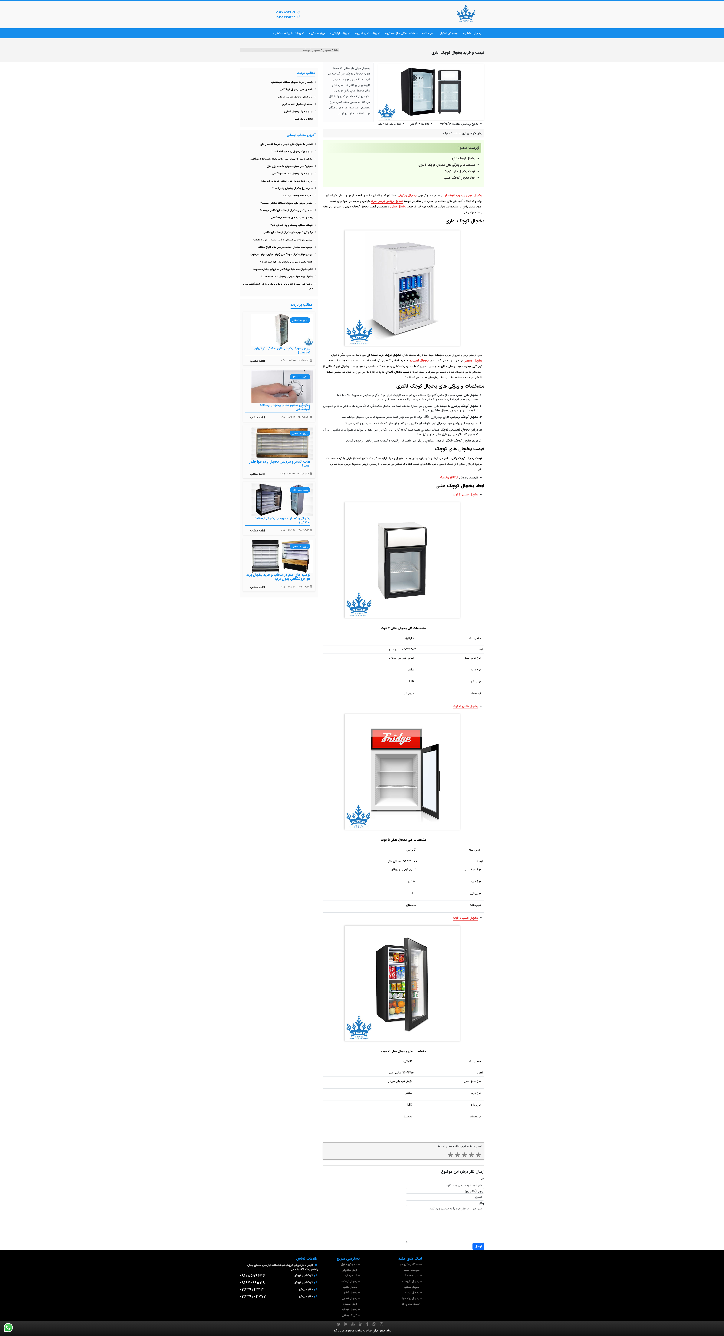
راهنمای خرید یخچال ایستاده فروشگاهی (292, 82)
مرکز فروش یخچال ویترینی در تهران (295, 97)
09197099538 (285, 17)
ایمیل (481, 1191)
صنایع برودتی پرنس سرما (387, 201)
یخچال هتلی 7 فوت (465, 917)
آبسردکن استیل (449, 33)
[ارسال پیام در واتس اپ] (10, 1327)
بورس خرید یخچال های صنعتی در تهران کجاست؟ (287, 181)
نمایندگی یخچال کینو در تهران (297, 104)
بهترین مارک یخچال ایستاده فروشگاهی (292, 174)
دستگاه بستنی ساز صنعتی (402, 33)
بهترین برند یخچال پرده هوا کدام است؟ (292, 152)
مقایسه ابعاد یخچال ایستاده (298, 196)
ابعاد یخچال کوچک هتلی (459, 177)
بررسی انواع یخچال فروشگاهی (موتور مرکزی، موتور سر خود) (281, 254)
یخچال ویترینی (406, 195)
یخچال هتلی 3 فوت (465, 494)
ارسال (478, 1246)
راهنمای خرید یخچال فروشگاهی (296, 89)
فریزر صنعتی (318, 33)
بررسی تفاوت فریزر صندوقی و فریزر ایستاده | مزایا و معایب (283, 240)
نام (482, 1179)
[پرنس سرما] (465, 13)
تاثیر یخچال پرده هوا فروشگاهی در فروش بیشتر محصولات (283, 269)
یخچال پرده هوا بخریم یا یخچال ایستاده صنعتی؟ (287, 277)
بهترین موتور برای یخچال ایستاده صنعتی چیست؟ (287, 203)
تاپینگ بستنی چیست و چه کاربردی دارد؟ (292, 225)
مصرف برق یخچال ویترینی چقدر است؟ (292, 188)
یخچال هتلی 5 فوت (465, 706)
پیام (481, 1203)
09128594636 (285, 12)
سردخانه (428, 33)
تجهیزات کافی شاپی (368, 33)
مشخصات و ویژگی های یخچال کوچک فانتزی (446, 165)
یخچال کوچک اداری (463, 158)
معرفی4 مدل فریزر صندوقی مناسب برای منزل (289, 166)
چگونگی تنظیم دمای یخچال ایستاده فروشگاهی (288, 232)
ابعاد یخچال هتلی (303, 119)
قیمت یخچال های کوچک (459, 171)
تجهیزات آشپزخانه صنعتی (289, 33)
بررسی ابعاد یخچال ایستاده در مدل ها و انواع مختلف (285, 247)
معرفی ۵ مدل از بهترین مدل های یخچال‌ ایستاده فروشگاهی (281, 159)
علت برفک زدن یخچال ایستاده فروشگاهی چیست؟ (286, 210)
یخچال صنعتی (472, 33)
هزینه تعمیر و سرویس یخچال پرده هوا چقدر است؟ (286, 262)
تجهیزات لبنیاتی (341, 33)
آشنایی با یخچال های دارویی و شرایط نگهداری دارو (286, 144)
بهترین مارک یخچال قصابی (298, 112)
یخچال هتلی (398, 206)
